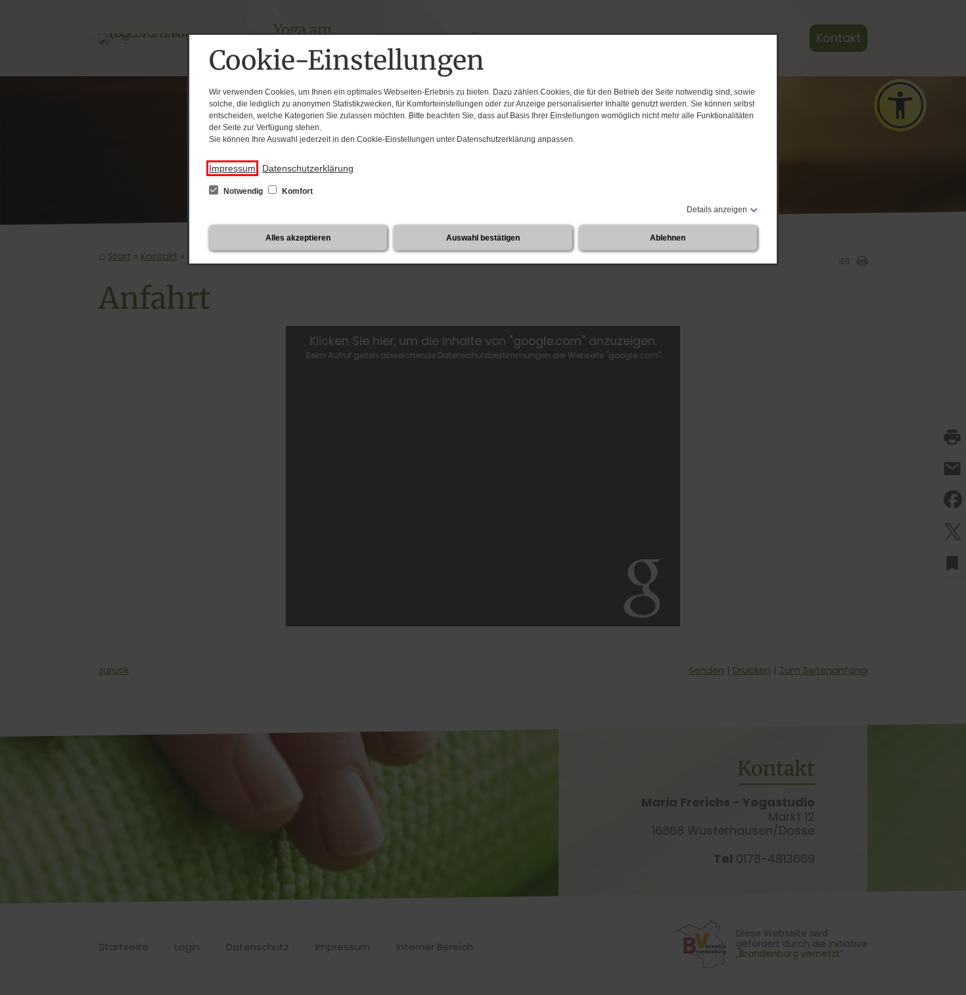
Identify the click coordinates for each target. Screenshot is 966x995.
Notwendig (243, 191)
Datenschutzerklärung (308, 168)
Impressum (232, 168)
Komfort (296, 191)
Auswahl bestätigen (483, 238)
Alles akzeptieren (298, 238)
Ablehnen (667, 238)
